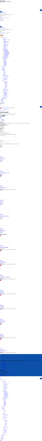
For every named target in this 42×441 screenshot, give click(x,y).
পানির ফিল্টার (3, 409)
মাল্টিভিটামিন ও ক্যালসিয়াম (6, 45)
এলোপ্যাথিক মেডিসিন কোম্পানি (5, 57)
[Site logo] (4, 7)
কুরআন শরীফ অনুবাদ (5, 79)
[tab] (2, 119)
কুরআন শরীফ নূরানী (5, 417)
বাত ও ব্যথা (5, 386)
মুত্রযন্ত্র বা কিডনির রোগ (6, 42)
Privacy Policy (4, 366)
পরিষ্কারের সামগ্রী (4, 74)
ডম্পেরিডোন (5, 60)
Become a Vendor (5, 364)
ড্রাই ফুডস (5, 72)
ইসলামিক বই (4, 97)
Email (1, 142)
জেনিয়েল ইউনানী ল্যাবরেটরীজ (6, 54)
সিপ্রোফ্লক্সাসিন (5, 405)
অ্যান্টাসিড (5, 61)
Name (1, 141)
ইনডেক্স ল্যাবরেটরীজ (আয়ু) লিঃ (6, 395)
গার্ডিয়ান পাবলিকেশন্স (5, 432)
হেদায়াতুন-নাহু (6, 86)
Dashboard (4, 362)
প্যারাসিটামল (5, 401)
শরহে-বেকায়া (6, 84)
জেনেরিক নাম (4, 58)
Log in (0, 16)
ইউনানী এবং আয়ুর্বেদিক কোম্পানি (5, 391)
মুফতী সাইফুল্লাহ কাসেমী (5, 433)
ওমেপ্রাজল (5, 59)
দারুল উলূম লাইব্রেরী (5, 93)
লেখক (3, 96)
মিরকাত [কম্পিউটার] (2, 306)
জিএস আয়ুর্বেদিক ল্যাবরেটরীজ (6, 56)
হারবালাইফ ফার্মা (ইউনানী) (6, 55)
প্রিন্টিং (3, 67)
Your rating (1, 135)
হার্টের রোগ (5, 47)
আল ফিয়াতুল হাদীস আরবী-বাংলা (3, 262)
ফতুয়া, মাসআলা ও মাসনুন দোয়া (6, 427)
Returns (3, 367)
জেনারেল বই (3, 418)
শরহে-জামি (6, 85)
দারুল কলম (5, 95)
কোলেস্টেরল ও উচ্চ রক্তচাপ (6, 44)
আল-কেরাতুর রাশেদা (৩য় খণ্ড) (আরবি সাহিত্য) (5, 277)
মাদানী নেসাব (6, 82)
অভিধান (4, 419)
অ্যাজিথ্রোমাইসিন (5, 62)
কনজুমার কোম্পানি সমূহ (4, 75)
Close (0, 440)
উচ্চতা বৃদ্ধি (5, 48)
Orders (3, 363)
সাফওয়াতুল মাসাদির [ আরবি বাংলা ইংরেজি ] (4, 216)
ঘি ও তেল (5, 71)
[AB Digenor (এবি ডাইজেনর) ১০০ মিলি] (4, 170)
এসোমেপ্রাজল (5, 400)
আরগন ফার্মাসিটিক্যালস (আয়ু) (6, 51)
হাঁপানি (4, 383)
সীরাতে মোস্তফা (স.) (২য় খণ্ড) (3, 350)
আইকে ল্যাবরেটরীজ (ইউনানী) (6, 53)
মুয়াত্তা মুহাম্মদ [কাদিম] (2, 230)
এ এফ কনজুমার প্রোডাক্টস (6, 76)
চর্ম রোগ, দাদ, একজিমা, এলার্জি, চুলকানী (7, 39)
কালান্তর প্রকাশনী (5, 94)
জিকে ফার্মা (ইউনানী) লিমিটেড (6, 393)
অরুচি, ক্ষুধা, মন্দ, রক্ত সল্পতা (6, 41)
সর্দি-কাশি (4, 43)
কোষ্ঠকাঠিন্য (5, 40)
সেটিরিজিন (5, 65)
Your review (1, 140)
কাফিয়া (5, 423)
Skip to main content (2, 0)
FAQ (3, 368)
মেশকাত (6, 83)
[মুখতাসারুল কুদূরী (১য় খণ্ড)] (4, 318)
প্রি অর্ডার (3, 98)
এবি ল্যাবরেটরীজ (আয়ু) (5, 392)
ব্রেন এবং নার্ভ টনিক (5, 46)
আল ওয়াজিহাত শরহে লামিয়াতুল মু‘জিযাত (4, 247)
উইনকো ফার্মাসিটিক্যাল (6, 50)
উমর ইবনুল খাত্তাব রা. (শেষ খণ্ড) (3, 187)
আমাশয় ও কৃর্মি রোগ (5, 387)
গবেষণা (4, 90)
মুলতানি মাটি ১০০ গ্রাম (2, 158)
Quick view (1, 156)
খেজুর (4, 410)
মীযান (5, 87)
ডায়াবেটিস (5, 38)
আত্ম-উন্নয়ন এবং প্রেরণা (5, 428)
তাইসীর (5, 88)
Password (2, 15)
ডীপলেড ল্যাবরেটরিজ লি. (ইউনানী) (7, 52)
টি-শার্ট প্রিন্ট (4, 68)
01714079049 (3, 103)
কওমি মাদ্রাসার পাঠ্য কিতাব (6, 81)
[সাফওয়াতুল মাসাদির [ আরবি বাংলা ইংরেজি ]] (4, 213)
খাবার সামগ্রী (4, 70)
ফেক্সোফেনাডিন (5, 63)
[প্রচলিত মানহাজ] (4, 199)
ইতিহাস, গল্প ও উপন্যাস (6, 89)
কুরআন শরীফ (4, 77)
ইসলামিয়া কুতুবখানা (5, 92)
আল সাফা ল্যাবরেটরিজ (5, 396)
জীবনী (4, 426)
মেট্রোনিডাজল (5, 64)
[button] (1, 175)
